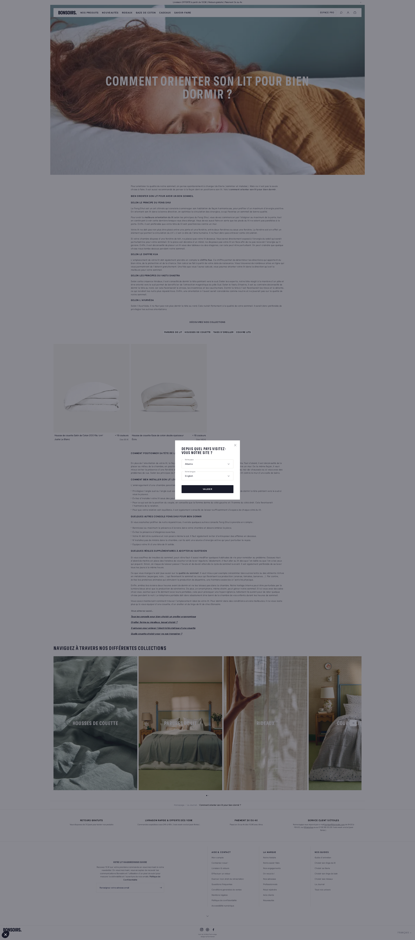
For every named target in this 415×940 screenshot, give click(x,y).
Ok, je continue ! (54, 923)
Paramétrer (20, 923)
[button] (5, 934)
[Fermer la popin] (235, 445)
